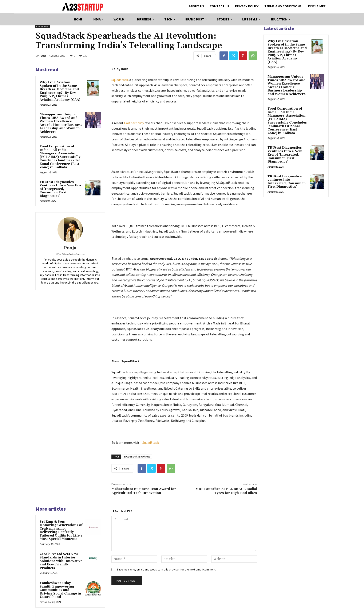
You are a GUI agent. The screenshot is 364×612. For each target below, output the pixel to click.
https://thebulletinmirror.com (70, 254)
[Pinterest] (243, 55)
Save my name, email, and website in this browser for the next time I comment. (166, 569)
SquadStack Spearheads (137, 456)
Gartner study (134, 123)
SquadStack (119, 80)
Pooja (42, 56)
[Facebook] (223, 55)
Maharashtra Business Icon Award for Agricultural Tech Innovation (143, 491)
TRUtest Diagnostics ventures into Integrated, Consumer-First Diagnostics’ (287, 181)
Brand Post (43, 26)
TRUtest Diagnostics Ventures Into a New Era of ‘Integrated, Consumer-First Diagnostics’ (60, 189)
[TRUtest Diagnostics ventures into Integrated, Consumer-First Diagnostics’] (317, 181)
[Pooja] (70, 229)
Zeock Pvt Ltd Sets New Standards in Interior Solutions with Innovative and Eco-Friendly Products (61, 561)
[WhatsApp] (253, 55)
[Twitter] (233, 55)
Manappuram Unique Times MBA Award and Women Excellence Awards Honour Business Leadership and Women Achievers (61, 123)
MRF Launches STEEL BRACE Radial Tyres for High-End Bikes (226, 491)
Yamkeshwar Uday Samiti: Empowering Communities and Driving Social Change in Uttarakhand (60, 590)
